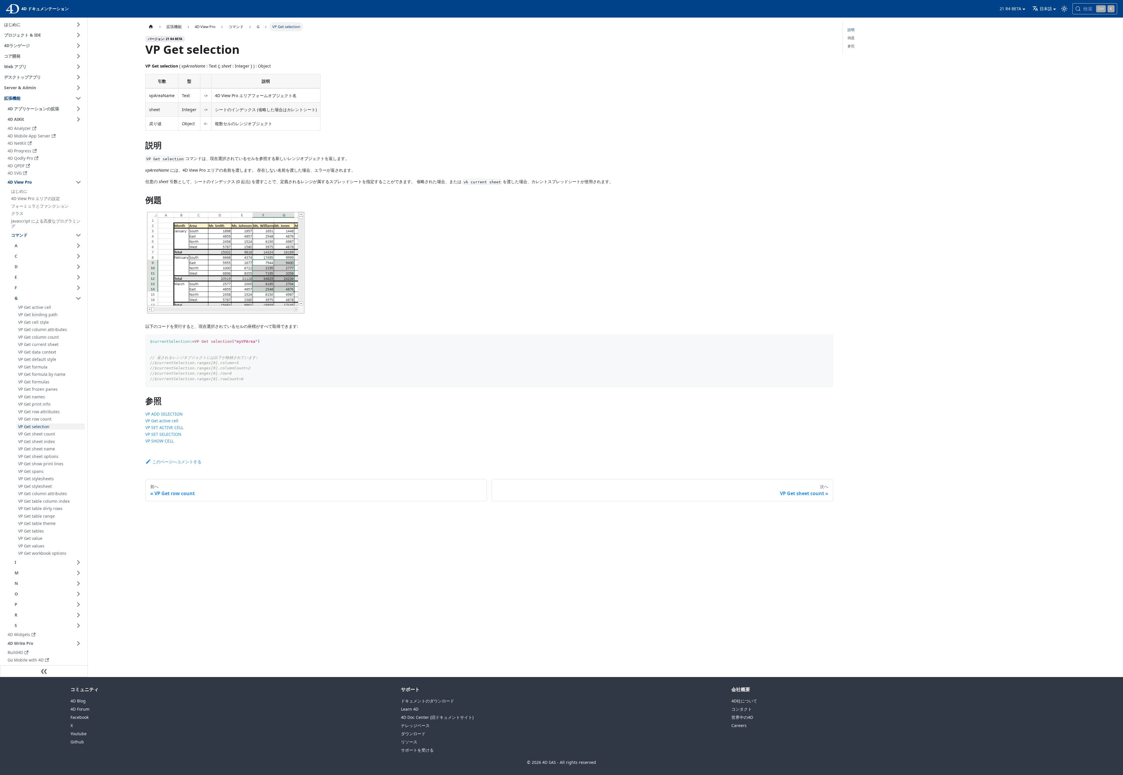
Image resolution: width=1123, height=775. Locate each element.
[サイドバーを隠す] (44, 671)
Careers (739, 725)
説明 (851, 29)
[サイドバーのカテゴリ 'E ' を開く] (78, 277)
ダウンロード (413, 733)
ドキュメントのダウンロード (427, 701)
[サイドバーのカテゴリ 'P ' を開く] (78, 604)
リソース (409, 742)
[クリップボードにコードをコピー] (826, 341)
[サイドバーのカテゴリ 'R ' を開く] (78, 615)
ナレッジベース (415, 725)
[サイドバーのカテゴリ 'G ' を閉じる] (78, 298)
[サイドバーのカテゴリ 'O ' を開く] (78, 594)
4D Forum (79, 709)
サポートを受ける (417, 750)
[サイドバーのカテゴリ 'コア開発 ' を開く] (78, 56)
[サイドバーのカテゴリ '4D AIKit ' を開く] (78, 119)
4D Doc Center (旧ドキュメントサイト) (437, 717)
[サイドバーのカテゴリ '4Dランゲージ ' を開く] (78, 45)
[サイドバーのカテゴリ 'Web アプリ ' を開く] (78, 66)
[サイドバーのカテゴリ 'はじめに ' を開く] (78, 24)
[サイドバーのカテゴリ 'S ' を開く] (78, 625)
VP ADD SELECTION (164, 414)
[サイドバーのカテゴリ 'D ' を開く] (78, 266)
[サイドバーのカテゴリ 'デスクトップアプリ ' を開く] (78, 77)
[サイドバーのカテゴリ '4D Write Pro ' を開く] (78, 643)
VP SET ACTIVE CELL (164, 427)
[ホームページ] (150, 26)
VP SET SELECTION (163, 434)
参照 (851, 46)
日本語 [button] (1046, 8)
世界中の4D (742, 717)
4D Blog (78, 701)
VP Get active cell (161, 420)
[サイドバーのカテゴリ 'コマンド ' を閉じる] (78, 235)
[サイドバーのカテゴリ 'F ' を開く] (78, 287)
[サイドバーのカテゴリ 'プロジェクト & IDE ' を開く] (78, 35)
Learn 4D (409, 709)
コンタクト (741, 709)
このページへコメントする (176, 461)
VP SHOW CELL (159, 441)
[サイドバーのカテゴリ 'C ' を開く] (78, 256)
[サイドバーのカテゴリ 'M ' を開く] (78, 573)
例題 (851, 37)
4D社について (744, 701)
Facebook (79, 717)
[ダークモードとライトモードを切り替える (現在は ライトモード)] (1064, 8)
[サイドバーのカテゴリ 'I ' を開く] (78, 562)
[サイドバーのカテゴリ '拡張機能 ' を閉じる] (78, 98)
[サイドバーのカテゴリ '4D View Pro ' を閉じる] (78, 182)
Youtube (78, 733)
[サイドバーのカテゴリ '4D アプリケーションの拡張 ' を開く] (78, 108)
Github (77, 742)
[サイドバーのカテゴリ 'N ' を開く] (78, 583)
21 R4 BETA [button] (1010, 8)
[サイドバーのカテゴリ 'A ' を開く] (78, 245)
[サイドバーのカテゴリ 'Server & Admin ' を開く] (78, 87)
